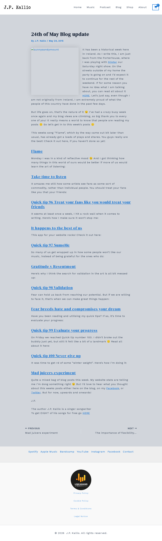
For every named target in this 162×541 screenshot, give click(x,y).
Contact (128, 451)
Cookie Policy (81, 501)
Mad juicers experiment (53, 372)
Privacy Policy (81, 493)
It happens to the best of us (56, 228)
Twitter (36, 392)
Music (91, 7)
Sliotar (112, 62)
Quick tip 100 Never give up (56, 355)
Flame (37, 151)
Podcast (105, 7)
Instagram (98, 451)
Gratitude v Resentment (53, 266)
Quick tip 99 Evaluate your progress (64, 330)
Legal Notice (81, 516)
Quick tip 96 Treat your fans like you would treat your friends (81, 204)
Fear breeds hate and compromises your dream (76, 309)
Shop (130, 7)
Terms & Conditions (81, 508)
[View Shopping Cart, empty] (155, 7)
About (142, 7)
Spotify (33, 451)
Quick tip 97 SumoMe (50, 245)
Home (78, 7)
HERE (86, 95)
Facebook (112, 388)
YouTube (83, 451)
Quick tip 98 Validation (52, 287)
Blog (119, 7)
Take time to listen (48, 176)
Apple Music (48, 451)
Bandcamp (67, 451)
